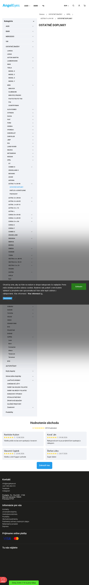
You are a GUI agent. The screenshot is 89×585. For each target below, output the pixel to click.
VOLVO (9, 317)
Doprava (5, 526)
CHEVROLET (11, 133)
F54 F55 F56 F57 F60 (15, 99)
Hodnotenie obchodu (44, 423)
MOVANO (11, 173)
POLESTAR (11, 330)
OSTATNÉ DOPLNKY (16, 187)
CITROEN (10, 113)
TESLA (9, 68)
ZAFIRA (11, 272)
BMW (8, 31)
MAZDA (10, 150)
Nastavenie (7, 298)
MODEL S (11, 78)
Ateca (10, 350)
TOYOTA (10, 313)
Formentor (12, 347)
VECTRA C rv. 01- (14, 265)
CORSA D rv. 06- (13, 221)
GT (9, 163)
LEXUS (9, 54)
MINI (9, 85)
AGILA (10, 275)
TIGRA (10, 255)
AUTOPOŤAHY (11, 366)
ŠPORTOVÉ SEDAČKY (14, 400)
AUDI (7, 26)
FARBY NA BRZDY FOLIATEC (17, 390)
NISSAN (10, 157)
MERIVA (11, 242)
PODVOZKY (13, 194)
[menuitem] (28, 6)
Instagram (6, 491)
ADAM (10, 177)
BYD (8, 361)
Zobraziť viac (44, 465)
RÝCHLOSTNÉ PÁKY (14, 397)
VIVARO (11, 269)
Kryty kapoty (10, 371)
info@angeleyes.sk (9, 483)
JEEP (9, 140)
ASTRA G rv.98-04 (14, 198)
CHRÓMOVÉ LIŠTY (13, 384)
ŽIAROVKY (11, 407)
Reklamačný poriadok (10, 524)
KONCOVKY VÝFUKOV (14, 394)
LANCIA (10, 51)
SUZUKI (10, 310)
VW (7, 41)
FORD (9, 123)
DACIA (9, 116)
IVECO (9, 320)
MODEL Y (11, 81)
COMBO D (11, 167)
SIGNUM (11, 252)
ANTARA (11, 180)
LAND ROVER (11, 146)
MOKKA (11, 245)
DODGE (9, 333)
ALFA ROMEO (11, 109)
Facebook (5, 488)
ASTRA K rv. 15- (13, 208)
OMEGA (11, 248)
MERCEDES (10, 36)
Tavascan (11, 354)
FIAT (8, 119)
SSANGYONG (11, 323)
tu (42, 294)
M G (8, 327)
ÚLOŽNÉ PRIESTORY (14, 404)
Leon (10, 340)
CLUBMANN (12, 92)
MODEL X (11, 71)
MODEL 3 (11, 74)
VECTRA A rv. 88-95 (15, 259)
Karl (9, 279)
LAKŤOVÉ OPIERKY (13, 380)
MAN (9, 64)
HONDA (10, 126)
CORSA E (11, 225)
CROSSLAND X (13, 170)
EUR (65, 5)
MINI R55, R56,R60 (14, 95)
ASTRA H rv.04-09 (14, 201)
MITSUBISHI (11, 153)
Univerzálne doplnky (13, 376)
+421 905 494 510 (8, 486)
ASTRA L (11, 211)
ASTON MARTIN (12, 57)
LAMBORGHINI (12, 61)
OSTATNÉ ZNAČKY (13, 46)
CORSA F (11, 228)
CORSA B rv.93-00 (14, 215)
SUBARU (10, 306)
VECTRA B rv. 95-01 (15, 262)
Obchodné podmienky (10, 519)
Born (10, 343)
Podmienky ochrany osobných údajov (15, 521)
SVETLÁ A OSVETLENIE (18, 190)
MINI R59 (11, 88)
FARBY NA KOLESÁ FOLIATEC (17, 387)
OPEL (9, 160)
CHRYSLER (11, 136)
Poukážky (9, 412)
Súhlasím (78, 287)
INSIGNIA (11, 238)
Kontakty (5, 509)
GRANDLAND (13, 235)
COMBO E (11, 231)
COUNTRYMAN (13, 105)
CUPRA (9, 337)
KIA (8, 143)
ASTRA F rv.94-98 (14, 184)
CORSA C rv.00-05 (14, 218)
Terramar (11, 357)
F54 (9, 102)
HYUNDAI (10, 130)
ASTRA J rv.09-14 (14, 204)
